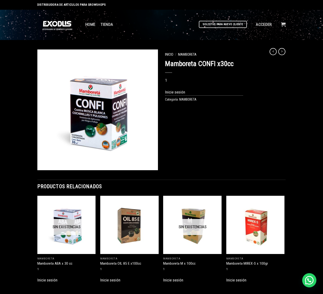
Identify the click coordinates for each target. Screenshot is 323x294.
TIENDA (106, 24)
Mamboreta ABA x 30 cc (54, 263)
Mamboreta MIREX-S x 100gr (247, 263)
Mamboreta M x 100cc (179, 263)
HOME (90, 24)
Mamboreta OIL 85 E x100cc (120, 263)
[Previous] (37, 241)
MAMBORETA (187, 54)
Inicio (169, 54)
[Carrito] (283, 24)
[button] (309, 280)
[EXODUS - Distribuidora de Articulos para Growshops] (57, 25)
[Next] (284, 241)
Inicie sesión (175, 92)
